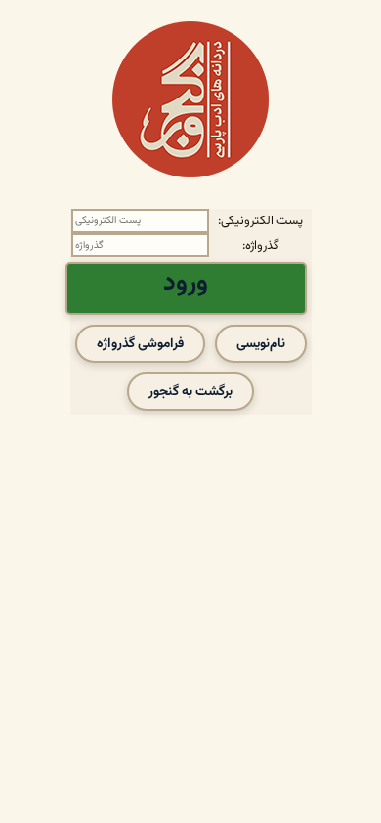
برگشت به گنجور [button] (190, 391)
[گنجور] (190, 99)
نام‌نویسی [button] (260, 343)
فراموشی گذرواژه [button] (140, 343)
